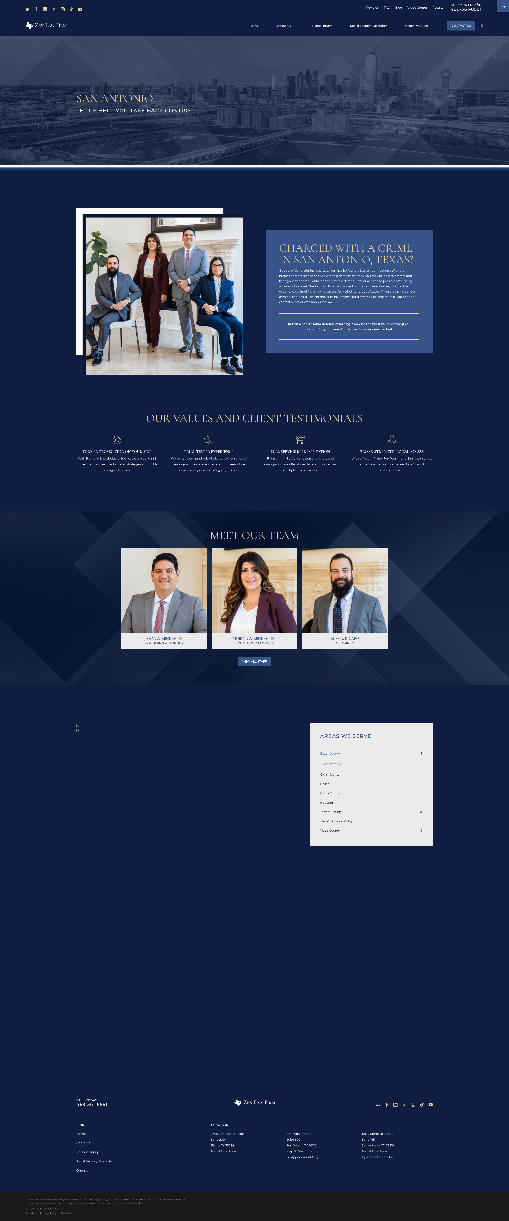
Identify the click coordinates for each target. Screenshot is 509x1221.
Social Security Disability (94, 1161)
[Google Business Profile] (27, 9)
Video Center (417, 7)
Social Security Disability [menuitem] (368, 26)
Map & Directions (223, 1151)
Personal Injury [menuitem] (321, 26)
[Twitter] (54, 9)
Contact (82, 1170)
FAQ (387, 7)
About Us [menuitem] (284, 26)
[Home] (46, 25)
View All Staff (254, 661)
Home (81, 1134)
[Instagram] (63, 9)
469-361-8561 (466, 9)
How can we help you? (88, 995)
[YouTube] (80, 9)
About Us (83, 1143)
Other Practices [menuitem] (417, 26)
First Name (83, 958)
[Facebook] (36, 9)
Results (438, 7)
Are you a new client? (88, 983)
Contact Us (461, 25)
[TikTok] (71, 9)
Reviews (372, 7)
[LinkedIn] (45, 9)
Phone (81, 971)
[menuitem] (369, 753)
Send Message (254, 1037)
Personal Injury (87, 1152)
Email (259, 971)
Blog (398, 7)
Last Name (262, 958)
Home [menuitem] (254, 26)
